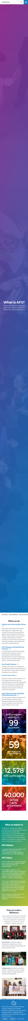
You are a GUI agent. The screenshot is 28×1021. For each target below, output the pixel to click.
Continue (5, 1018)
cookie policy (20, 1010)
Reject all (13, 1018)
